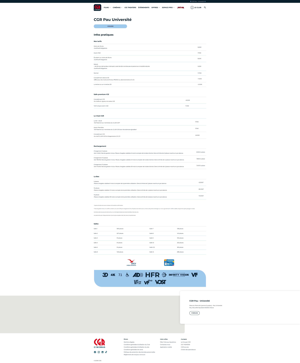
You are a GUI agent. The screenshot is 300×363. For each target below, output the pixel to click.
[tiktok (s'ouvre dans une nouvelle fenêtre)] (106, 352)
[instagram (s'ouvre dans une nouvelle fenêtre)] (99, 352)
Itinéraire (194, 313)
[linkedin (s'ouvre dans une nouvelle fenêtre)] (102, 352)
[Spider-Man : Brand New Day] (181, 7)
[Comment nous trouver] (92, 314)
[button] (196, 7)
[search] (205, 7)
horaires (110, 26)
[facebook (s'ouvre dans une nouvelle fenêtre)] (95, 352)
